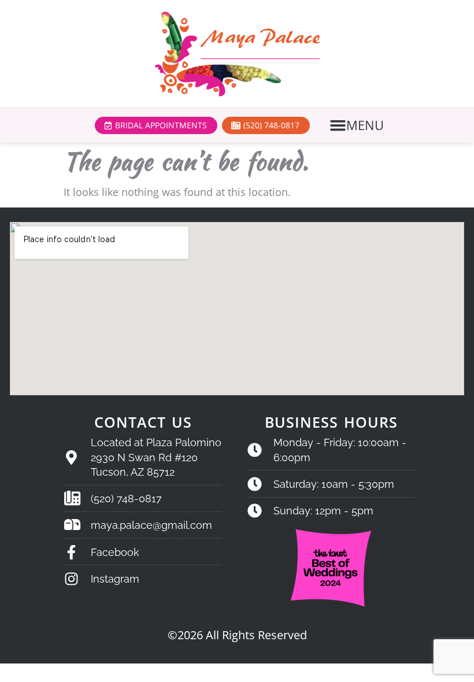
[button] (358, 125)
